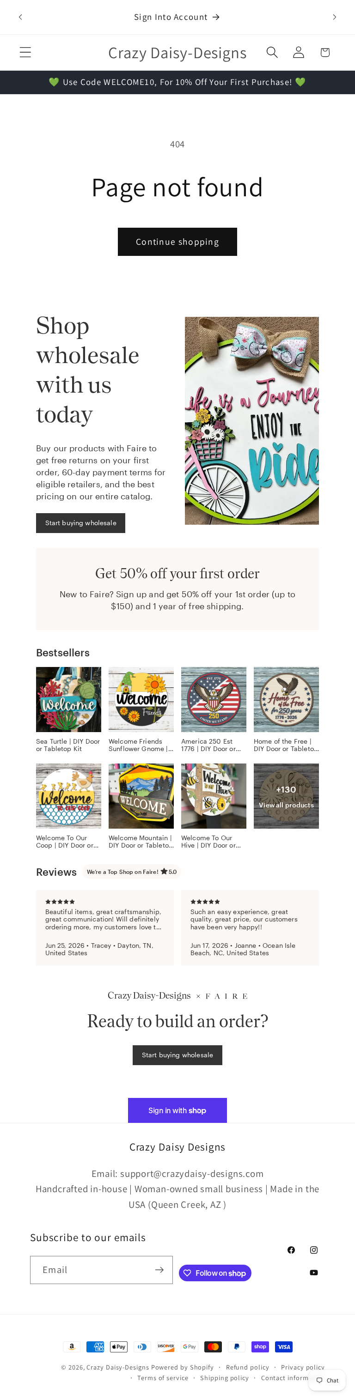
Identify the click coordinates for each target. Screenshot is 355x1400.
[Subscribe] (159, 1270)
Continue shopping (177, 242)
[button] (25, 52)
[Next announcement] (334, 17)
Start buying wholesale (80, 523)
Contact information (293, 1377)
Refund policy (247, 1367)
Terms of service (163, 1377)
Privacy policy (303, 1367)
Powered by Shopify (182, 1367)
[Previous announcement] (20, 17)
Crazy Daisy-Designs (117, 1367)
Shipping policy (224, 1377)
